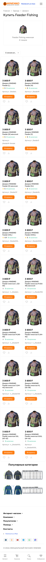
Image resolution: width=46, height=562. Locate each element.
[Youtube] (17, 540)
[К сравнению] (8, 101)
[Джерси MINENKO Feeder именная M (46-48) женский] (34, 266)
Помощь (7, 525)
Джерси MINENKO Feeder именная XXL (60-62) (10, 436)
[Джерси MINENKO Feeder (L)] (11, 68)
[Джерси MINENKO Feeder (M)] (34, 68)
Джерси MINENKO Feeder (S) (32, 133)
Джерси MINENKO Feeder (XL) (32, 185)
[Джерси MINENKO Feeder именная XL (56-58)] (34, 368)
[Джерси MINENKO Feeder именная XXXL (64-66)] (34, 419)
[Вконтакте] (5, 540)
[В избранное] (4, 101)
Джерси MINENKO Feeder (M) (32, 84)
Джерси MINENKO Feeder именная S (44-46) (34, 335)
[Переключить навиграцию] (41, 3)
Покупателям (9, 521)
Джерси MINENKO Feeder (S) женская (10, 185)
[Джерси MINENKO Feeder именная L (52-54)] (11, 266)
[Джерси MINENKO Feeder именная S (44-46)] (34, 317)
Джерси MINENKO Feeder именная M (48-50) (11, 335)
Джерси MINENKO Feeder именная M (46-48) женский (34, 284)
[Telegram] (23, 540)
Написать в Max (11, 534)
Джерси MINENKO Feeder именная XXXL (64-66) (33, 436)
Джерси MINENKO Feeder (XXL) (9, 234)
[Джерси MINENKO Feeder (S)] (34, 116)
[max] (35, 540)
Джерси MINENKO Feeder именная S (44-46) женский (11, 385)
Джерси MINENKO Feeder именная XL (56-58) (32, 385)
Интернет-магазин (12, 513)
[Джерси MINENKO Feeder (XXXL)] (34, 217)
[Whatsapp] (29, 540)
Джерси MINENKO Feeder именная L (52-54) (11, 284)
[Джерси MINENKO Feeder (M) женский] (11, 116)
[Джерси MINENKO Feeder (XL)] (34, 168)
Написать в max (28, 4)
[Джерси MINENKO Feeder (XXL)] (11, 217)
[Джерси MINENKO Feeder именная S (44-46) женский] (11, 368)
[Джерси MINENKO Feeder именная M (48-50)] (11, 317)
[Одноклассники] (11, 540)
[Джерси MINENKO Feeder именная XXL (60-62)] (11, 419)
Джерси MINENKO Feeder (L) (9, 84)
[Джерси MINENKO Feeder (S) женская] (11, 168)
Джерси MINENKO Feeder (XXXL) (32, 234)
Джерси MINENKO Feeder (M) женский (10, 133)
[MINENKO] (11, 4)
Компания (8, 517)
